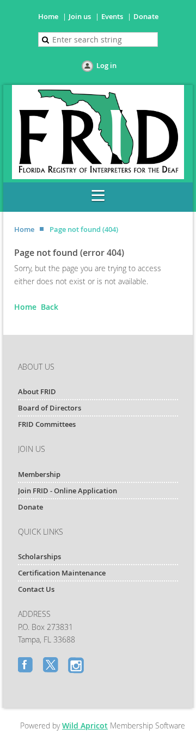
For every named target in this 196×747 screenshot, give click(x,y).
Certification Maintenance (62, 573)
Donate (145, 16)
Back (49, 307)
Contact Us (36, 589)
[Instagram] (76, 666)
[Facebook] (26, 666)
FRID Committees (47, 424)
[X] (51, 666)
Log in (106, 65)
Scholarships (39, 556)
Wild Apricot (85, 725)
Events (112, 16)
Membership (39, 474)
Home (48, 16)
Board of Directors (49, 408)
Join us (80, 16)
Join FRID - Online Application (67, 490)
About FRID (37, 391)
